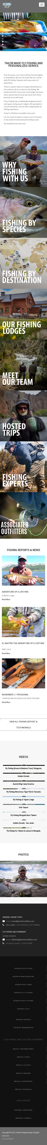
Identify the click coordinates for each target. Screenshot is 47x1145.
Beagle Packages (23, 1089)
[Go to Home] (7, 7)
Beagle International (23, 1049)
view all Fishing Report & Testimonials (23, 724)
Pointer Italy (23, 1009)
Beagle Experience (23, 1081)
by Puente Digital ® (8, 1139)
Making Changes (23, 1118)
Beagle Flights (23, 1065)
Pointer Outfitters (23, 968)
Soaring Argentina (23, 1110)
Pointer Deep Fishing (23, 1001)
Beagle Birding (23, 1073)
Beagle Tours (23, 1057)
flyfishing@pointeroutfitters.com (24, 939)
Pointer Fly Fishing (23, 992)
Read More (6, 599)
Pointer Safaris (23, 1019)
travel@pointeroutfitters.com (23, 921)
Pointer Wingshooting (23, 976)
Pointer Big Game (23, 984)
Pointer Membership (23, 1027)
